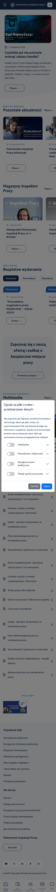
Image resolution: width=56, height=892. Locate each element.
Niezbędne (23, 445)
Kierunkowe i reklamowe (30, 454)
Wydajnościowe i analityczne (26, 463)
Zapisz (47, 486)
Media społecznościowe (30, 474)
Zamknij (34, 486)
